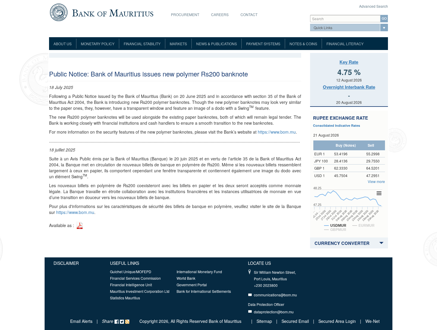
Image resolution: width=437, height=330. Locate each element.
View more (376, 181)
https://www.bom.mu (277, 132)
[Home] (101, 12)
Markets (178, 43)
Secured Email (295, 321)
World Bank (186, 278)
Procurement (185, 14)
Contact (248, 14)
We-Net (372, 321)
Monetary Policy (97, 43)
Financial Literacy (345, 43)
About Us (63, 43)
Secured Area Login (337, 321)
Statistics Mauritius (125, 297)
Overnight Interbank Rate (349, 87)
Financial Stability (142, 43)
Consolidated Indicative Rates (336, 125)
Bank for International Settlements (204, 291)
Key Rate (348, 62)
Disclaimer (66, 263)
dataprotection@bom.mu (274, 311)
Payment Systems (263, 43)
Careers (220, 14)
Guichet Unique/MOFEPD (130, 271)
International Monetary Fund (199, 271)
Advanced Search (373, 6)
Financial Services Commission (135, 278)
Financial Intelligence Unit (131, 284)
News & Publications (216, 43)
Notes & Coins (303, 43)
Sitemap (265, 321)
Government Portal (192, 284)
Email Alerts (81, 321)
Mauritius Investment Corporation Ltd (139, 291)
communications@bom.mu (275, 294)
